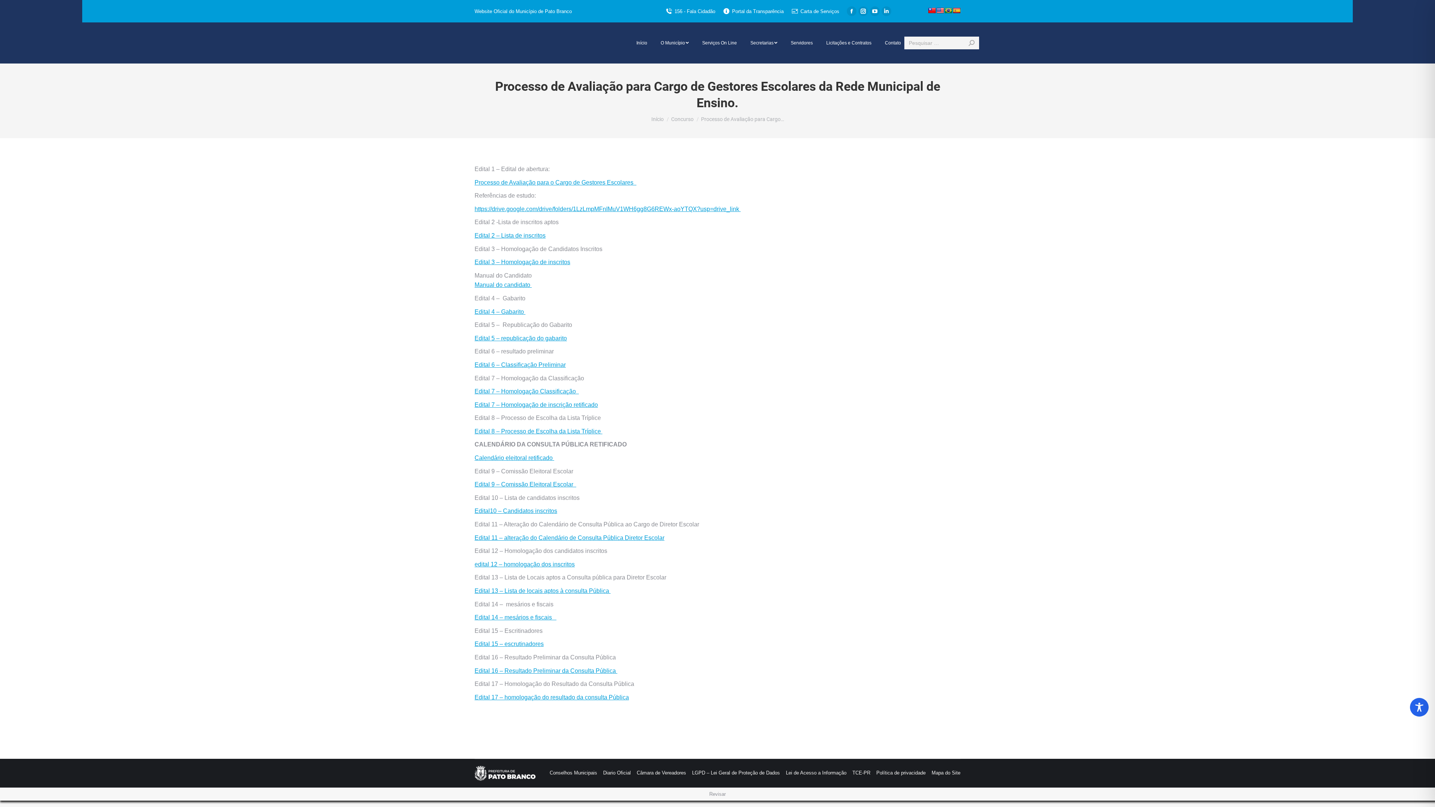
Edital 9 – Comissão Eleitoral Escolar (525, 484)
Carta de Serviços (819, 11)
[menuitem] (642, 43)
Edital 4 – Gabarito (500, 312)
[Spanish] (956, 10)
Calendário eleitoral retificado (514, 458)
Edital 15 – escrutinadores (509, 644)
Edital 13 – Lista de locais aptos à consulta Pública (543, 591)
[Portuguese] (948, 10)
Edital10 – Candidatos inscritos (516, 511)
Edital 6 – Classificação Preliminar (520, 365)
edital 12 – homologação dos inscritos (525, 564)
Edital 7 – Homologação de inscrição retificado (536, 405)
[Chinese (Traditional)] (932, 10)
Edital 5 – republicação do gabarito (521, 338)
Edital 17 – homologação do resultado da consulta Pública (552, 697)
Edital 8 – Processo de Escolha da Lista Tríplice (538, 431)
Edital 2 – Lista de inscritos (510, 235)
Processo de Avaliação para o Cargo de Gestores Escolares (555, 182)
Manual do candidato (503, 285)
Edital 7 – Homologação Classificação (527, 391)
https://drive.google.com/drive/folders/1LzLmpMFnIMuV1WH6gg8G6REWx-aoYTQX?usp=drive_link (608, 209)
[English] (940, 10)
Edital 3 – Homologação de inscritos (522, 262)
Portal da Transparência (758, 11)
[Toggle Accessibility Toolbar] (1419, 707)
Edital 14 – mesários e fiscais (515, 617)
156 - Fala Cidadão (695, 11)
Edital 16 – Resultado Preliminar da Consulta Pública (546, 671)
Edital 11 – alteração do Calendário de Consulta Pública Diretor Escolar (569, 538)
